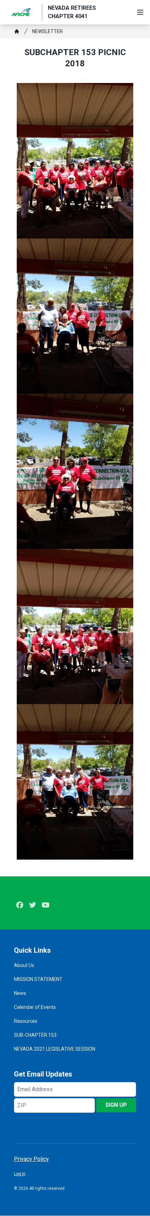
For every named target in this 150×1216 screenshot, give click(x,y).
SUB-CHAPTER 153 (35, 1035)
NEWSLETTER (47, 31)
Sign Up (116, 1105)
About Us (24, 965)
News (20, 993)
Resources (25, 1021)
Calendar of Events (35, 1007)
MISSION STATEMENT (38, 979)
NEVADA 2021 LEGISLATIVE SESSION (54, 1049)
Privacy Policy (31, 1159)
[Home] (17, 31)
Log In (19, 1173)
